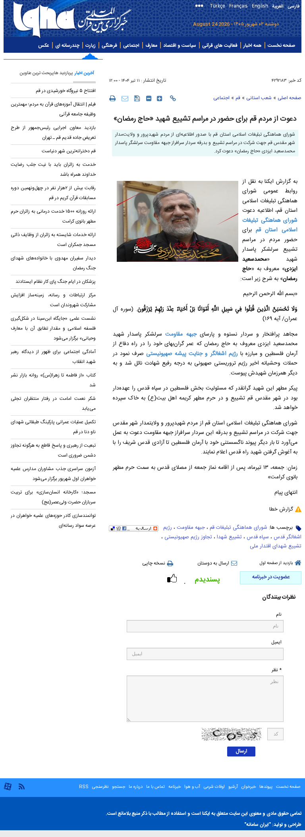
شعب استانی (259, 98)
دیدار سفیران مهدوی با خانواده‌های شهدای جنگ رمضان (53, 263)
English (260, 5)
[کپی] (173, 98)
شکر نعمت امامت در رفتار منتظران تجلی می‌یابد (53, 404)
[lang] (200, 6)
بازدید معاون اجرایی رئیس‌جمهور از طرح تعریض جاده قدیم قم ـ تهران (53, 133)
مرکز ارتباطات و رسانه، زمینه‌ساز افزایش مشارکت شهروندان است (53, 300)
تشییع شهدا (229, 537)
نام (279, 614)
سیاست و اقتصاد (179, 46)
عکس (43, 46)
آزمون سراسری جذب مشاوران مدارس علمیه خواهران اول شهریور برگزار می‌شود (53, 474)
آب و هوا (192, 787)
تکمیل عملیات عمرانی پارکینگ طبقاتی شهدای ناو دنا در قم (53, 427)
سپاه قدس (258, 537)
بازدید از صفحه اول (276, 563)
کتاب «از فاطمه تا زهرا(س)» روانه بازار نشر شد (53, 380)
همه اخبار (252, 46)
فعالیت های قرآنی (219, 46)
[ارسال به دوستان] (125, 98)
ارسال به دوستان (213, 563)
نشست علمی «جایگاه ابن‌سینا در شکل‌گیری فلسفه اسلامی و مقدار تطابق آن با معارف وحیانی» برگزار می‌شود (53, 328)
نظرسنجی (100, 787)
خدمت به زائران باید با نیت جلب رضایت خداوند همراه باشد (53, 170)
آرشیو (232, 787)
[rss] (21, 786)
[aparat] (8, 789)
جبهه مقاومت (180, 334)
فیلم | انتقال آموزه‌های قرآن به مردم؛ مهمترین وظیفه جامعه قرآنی (53, 109)
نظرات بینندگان (278, 597)
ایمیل (276, 642)
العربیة (278, 6)
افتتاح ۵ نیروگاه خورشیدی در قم (65, 91)
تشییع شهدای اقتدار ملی (275, 546)
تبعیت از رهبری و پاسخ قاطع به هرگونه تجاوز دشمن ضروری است (53, 450)
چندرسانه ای (67, 46)
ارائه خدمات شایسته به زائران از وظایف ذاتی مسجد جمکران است (53, 240)
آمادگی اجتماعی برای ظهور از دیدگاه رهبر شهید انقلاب (53, 357)
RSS (84, 787)
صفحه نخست (281, 46)
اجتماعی (131, 46)
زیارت (90, 46)
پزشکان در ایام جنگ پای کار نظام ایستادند (55, 282)
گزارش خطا (281, 509)
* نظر (277, 670)
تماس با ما (155, 787)
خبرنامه (174, 787)
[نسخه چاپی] (112, 98)
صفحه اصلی (289, 98)
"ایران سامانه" (257, 825)
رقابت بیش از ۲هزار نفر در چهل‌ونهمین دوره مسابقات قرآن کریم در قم (53, 193)
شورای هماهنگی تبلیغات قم (238, 527)
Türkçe (217, 5)
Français (238, 5)
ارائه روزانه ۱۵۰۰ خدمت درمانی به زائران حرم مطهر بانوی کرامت (53, 216)
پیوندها (265, 787)
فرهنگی (109, 46)
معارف (151, 46)
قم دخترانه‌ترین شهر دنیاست (69, 151)
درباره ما (136, 787)
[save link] (137, 98)
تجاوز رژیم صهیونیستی (188, 537)
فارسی (293, 6)
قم (238, 98)
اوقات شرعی (214, 787)
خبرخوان (248, 787)
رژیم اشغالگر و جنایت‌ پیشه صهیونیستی (191, 354)
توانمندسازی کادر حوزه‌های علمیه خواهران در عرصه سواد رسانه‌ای (53, 521)
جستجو (118, 787)
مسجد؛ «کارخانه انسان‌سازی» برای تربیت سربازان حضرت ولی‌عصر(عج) (53, 497)
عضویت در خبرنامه (271, 577)
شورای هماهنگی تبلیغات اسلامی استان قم (269, 225)
